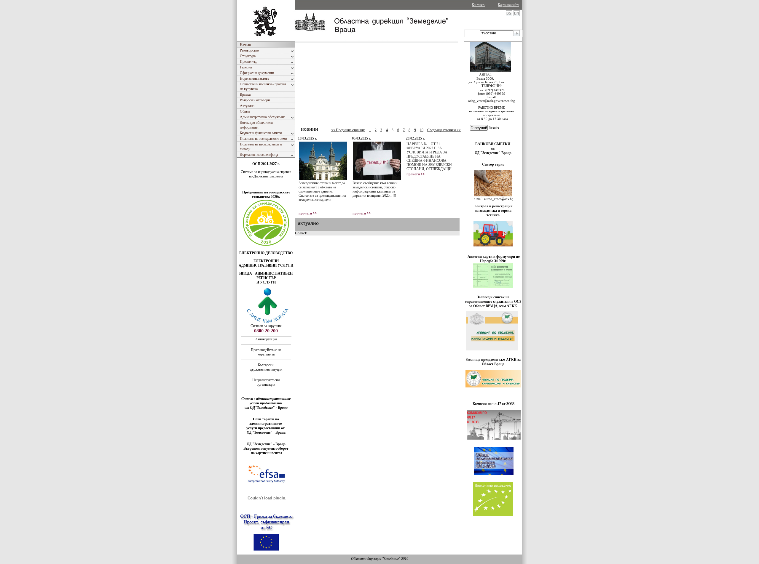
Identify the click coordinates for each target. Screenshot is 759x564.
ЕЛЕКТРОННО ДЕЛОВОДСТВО (266, 253)
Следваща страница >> (444, 130)
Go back (301, 233)
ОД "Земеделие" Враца (493, 153)
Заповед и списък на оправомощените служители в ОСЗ (493, 299)
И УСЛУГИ (266, 282)
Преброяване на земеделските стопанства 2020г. (266, 194)
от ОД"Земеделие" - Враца (266, 408)
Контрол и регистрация (493, 206)
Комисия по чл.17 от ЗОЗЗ (493, 404)
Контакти (478, 5)
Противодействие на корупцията (266, 352)
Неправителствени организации (266, 382)
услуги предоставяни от (266, 428)
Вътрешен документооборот (265, 448)
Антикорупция (266, 339)
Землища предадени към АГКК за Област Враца (493, 362)
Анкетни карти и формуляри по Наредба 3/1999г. (494, 258)
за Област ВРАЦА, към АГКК (493, 306)
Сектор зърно (493, 164)
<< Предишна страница (348, 130)
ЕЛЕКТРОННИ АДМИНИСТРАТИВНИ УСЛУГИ (266, 263)
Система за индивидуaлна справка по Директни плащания (266, 174)
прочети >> (308, 213)
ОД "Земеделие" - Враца (266, 432)
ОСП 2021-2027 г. (266, 164)
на (493, 148)
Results (494, 128)
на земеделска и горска (493, 211)
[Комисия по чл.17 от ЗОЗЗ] (494, 438)
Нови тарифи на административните (266, 421)
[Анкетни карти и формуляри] (493, 287)
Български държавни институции (266, 367)
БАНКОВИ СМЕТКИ (493, 144)
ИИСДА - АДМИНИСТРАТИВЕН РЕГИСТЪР (266, 275)
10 (421, 130)
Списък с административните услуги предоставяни (266, 401)
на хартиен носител (266, 453)
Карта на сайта (508, 5)
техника (493, 215)
